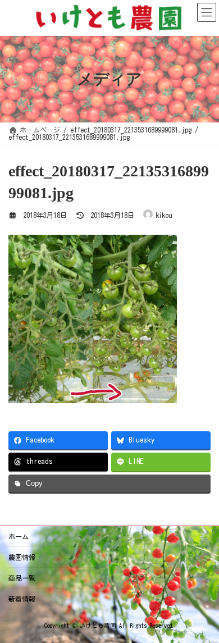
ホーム (18, 536)
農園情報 (21, 557)
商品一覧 (21, 577)
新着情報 (21, 598)
